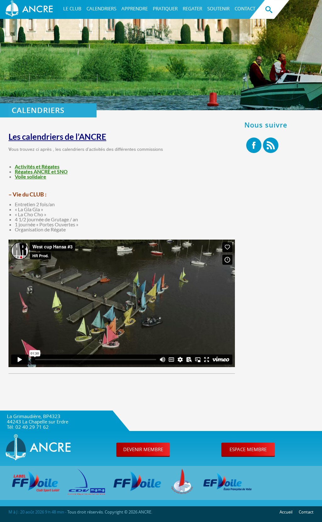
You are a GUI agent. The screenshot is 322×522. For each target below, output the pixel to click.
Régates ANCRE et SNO (41, 171)
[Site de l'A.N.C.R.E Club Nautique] (30, 9)
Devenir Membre (143, 449)
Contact (245, 8)
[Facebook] (254, 145)
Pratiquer (165, 8)
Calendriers (101, 8)
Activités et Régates (37, 166)
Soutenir (218, 8)
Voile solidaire (30, 176)
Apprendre (134, 8)
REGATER (192, 8)
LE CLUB (72, 8)
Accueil (286, 512)
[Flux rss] (271, 145)
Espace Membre (248, 449)
